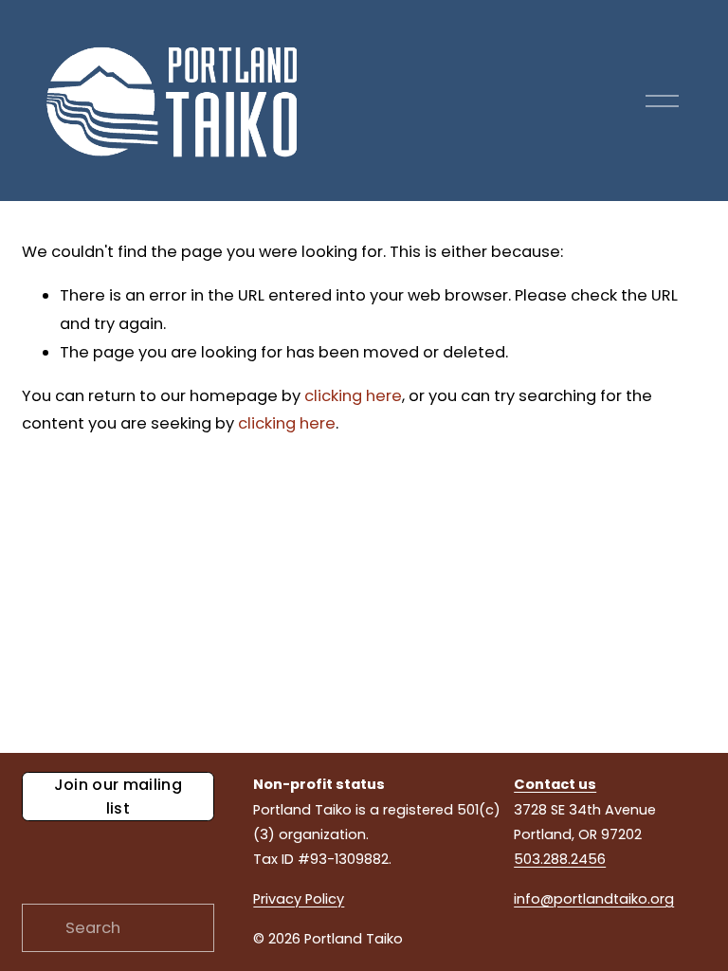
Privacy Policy (298, 898)
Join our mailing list (118, 796)
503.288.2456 (560, 859)
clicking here (353, 396)
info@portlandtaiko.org (594, 898)
